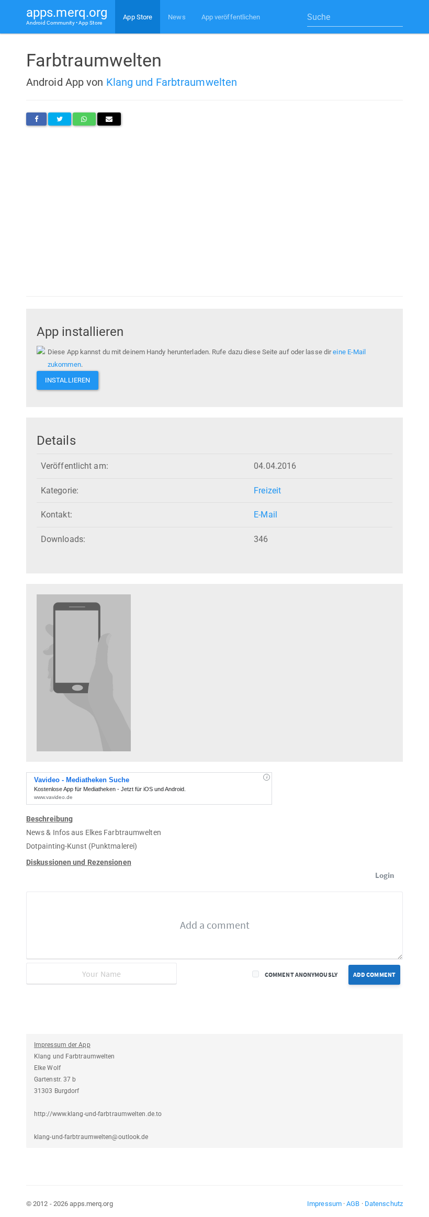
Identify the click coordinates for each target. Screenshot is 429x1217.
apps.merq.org (66, 15)
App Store (137, 17)
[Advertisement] (214, 211)
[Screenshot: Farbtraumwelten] (84, 673)
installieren (67, 380)
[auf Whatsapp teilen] (84, 119)
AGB (352, 1204)
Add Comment (374, 974)
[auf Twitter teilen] (59, 119)
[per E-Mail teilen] (109, 119)
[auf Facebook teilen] (36, 119)
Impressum (324, 1204)
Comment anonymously (301, 974)
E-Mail (265, 515)
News (176, 17)
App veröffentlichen (231, 17)
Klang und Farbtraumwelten (172, 82)
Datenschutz (384, 1204)
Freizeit (267, 490)
